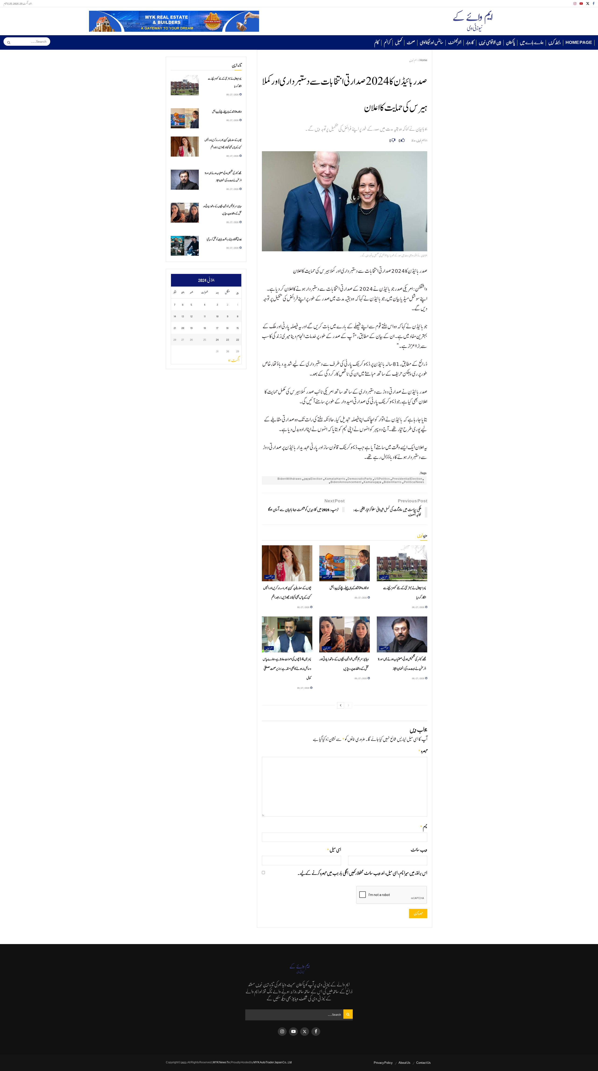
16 (227, 327)
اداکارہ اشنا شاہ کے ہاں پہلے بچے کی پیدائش (349, 588)
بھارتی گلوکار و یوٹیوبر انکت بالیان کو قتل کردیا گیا (224, 239)
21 (175, 327)
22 (237, 339)
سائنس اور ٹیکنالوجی (431, 42)
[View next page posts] (340, 705)
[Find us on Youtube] (581, 3)
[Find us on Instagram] (574, 3)
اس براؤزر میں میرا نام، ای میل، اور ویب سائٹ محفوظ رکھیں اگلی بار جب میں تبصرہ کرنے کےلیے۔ (362, 873)
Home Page (579, 42)
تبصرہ (422, 751)
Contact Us (423, 1062)
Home (423, 60)
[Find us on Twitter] (587, 3)
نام (423, 827)
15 (237, 327)
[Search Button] (7, 42)
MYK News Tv (221, 1062)
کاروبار (470, 42)
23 (227, 339)
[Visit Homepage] (473, 21)
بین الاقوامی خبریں (490, 42)
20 (182, 327)
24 (217, 339)
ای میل (334, 850)
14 (175, 316)
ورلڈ (413, 140)
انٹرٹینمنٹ (454, 42)
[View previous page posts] (348, 705)
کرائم (387, 42)
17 (217, 327)
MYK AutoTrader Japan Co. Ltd (272, 1062)
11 (205, 316)
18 (204, 327)
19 (191, 327)
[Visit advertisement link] (174, 21)
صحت (411, 42)
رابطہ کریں (554, 42)
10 (217, 316)
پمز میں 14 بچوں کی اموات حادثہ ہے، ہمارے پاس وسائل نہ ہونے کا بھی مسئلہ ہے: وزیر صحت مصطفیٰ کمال (287, 668)
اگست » (233, 360)
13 (183, 316)
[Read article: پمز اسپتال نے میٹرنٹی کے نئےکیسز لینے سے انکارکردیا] (402, 563)
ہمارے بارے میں (532, 42)
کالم (376, 42)
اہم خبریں (413, 60)
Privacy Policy (383, 1062)
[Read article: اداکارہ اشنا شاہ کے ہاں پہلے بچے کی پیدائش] (344, 563)
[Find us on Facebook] (593, 3)
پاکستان (510, 42)
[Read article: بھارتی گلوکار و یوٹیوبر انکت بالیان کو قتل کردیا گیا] (185, 246)
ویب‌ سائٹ (419, 850)
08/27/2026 (418, 607)
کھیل (398, 42)
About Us (404, 1062)
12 (191, 316)
